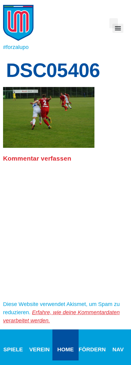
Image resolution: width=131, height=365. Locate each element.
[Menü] (117, 28)
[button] (113, 23)
